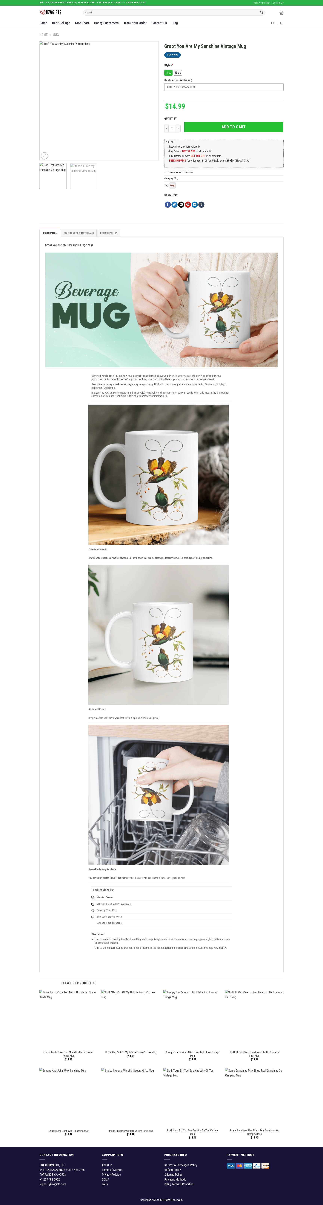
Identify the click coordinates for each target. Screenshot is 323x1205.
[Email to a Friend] (181, 205)
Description (49, 233)
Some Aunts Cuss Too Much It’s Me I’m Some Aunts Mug (68, 1054)
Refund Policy (108, 233)
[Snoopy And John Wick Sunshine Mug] (68, 1097)
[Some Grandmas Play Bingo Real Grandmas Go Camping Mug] (254, 1097)
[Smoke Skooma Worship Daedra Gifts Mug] (130, 1097)
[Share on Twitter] (174, 205)
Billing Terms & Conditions (179, 1184)
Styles (168, 65)
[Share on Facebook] (168, 205)
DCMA (105, 1179)
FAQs (105, 1184)
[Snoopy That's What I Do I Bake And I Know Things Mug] (192, 1019)
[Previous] (46, 101)
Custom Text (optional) (178, 80)
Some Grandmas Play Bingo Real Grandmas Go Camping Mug (254, 1132)
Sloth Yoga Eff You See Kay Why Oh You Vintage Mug (193, 1132)
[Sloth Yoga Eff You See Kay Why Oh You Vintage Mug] (192, 1097)
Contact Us (159, 23)
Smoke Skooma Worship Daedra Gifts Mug (130, 1131)
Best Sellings (61, 23)
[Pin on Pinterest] (188, 205)
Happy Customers (106, 23)
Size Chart (82, 23)
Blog (175, 23)
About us (107, 1165)
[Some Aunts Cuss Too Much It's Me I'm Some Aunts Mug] (68, 1019)
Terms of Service (112, 1170)
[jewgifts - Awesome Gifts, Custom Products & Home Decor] (58, 12)
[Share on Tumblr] (201, 205)
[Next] (151, 101)
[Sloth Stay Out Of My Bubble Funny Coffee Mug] (130, 1019)
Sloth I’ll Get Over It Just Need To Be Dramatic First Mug (254, 1054)
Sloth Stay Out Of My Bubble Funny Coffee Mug (130, 1052)
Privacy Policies (111, 1174)
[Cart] (281, 13)
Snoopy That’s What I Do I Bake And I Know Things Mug (192, 1054)
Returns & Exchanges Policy (180, 1165)
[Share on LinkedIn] (195, 205)
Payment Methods (175, 1179)
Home (43, 23)
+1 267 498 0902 (49, 1179)
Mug (56, 35)
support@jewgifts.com (52, 1184)
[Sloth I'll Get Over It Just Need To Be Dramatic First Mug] (254, 1019)
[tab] (49, 233)
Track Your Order (135, 23)
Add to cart (234, 127)
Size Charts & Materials (79, 233)
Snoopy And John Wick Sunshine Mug (69, 1131)
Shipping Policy (173, 1174)
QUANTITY (171, 118)
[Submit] (261, 13)
